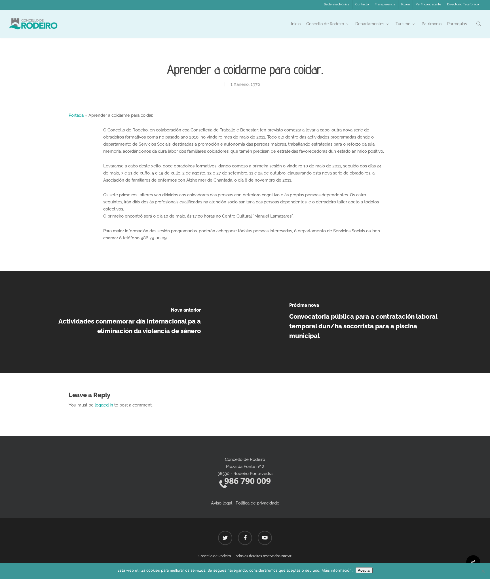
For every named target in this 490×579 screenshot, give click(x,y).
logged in (104, 405)
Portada (76, 115)
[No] (483, 571)
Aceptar (364, 570)
